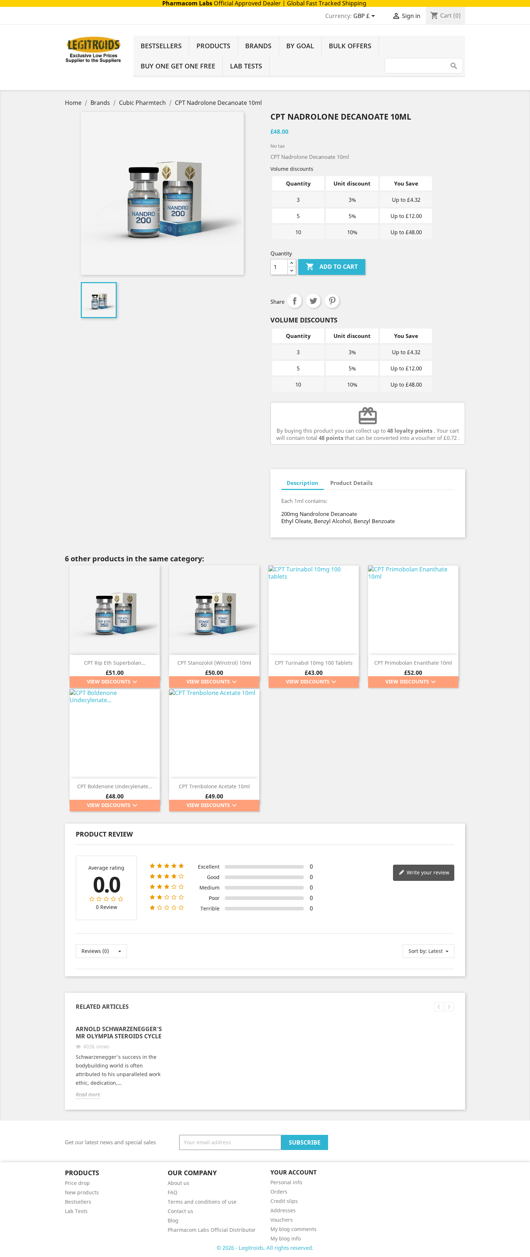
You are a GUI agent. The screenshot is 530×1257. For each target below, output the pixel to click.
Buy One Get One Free (178, 66)
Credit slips (284, 1201)
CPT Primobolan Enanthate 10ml (413, 662)
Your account (293, 1172)
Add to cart (332, 266)
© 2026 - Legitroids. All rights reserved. (265, 1247)
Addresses (283, 1210)
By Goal (300, 45)
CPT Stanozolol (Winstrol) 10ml (214, 662)
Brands (258, 45)
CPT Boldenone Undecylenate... (115, 786)
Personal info (286, 1182)
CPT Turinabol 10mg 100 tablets (314, 662)
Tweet (313, 301)
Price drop (77, 1183)
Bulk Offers (350, 45)
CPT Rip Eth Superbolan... (115, 662)
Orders (278, 1191)
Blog (173, 1220)
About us (178, 1183)
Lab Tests (246, 66)
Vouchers (281, 1219)
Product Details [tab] (351, 482)
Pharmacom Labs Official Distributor (212, 1229)
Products (213, 45)
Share (294, 301)
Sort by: (417, 951)
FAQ (172, 1192)
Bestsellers (161, 45)
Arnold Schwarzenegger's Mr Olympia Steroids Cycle (119, 1032)
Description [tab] (302, 482)
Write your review (427, 872)
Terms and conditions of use (202, 1201)
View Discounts (113, 682)
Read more (88, 1094)
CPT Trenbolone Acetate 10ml (214, 786)
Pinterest (332, 301)
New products (82, 1192)
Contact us (180, 1211)
